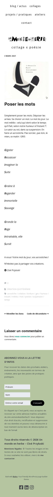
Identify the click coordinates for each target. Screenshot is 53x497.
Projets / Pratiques (19, 14)
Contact (26, 22)
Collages (35, 6)
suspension (38, 296)
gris (37, 293)
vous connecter (22, 336)
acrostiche (11, 293)
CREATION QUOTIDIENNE (18, 289)
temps (7, 299)
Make (15, 476)
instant (7, 296)
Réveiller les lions (15, 313)
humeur (43, 293)
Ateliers (40, 14)
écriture (30, 293)
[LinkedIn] (26, 487)
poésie (28, 296)
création (21, 293)
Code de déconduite (36, 313)
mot (21, 296)
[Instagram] (32, 487)
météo (15, 296)
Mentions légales (13, 448)
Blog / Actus (18, 6)
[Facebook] (21, 487)
